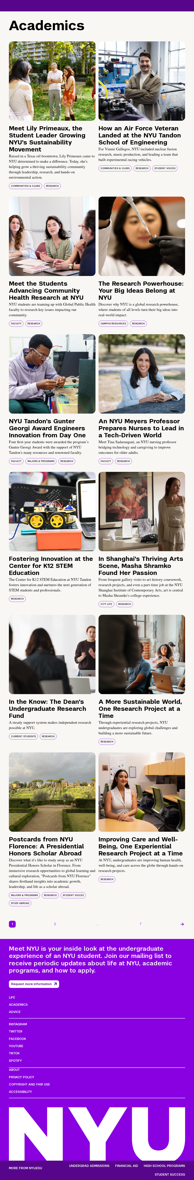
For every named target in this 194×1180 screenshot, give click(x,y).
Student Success (170, 1174)
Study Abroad (20, 903)
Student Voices (164, 168)
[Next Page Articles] (182, 924)
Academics (18, 1005)
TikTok (14, 1053)
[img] (52, 81)
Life (12, 997)
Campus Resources (113, 323)
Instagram (18, 1024)
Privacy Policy (21, 1077)
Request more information (31, 984)
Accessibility (20, 1092)
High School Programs (164, 1165)
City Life (106, 604)
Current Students (23, 736)
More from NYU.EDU (25, 1168)
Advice (15, 1012)
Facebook (17, 1039)
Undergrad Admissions (89, 1165)
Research (52, 186)
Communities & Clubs (25, 186)
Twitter (15, 1031)
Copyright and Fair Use (29, 1084)
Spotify (15, 1061)
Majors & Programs (40, 461)
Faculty (16, 323)
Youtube (16, 1046)
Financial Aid (126, 1165)
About (14, 1070)
